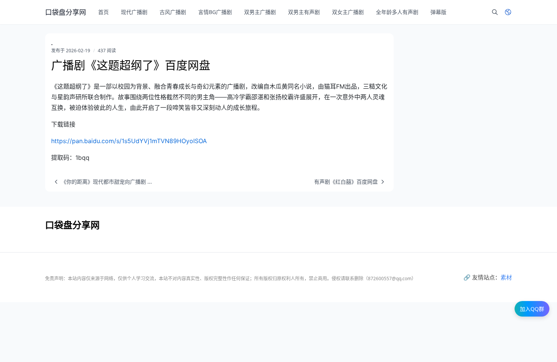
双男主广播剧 (260, 12)
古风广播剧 (173, 12)
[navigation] (101, 182)
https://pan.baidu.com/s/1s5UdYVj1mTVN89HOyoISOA (129, 141)
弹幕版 (438, 12)
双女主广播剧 (348, 12)
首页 (103, 12)
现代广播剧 (134, 12)
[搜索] (494, 12)
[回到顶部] (533, 338)
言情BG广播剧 (215, 12)
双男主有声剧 (304, 12)
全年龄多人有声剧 (397, 12)
